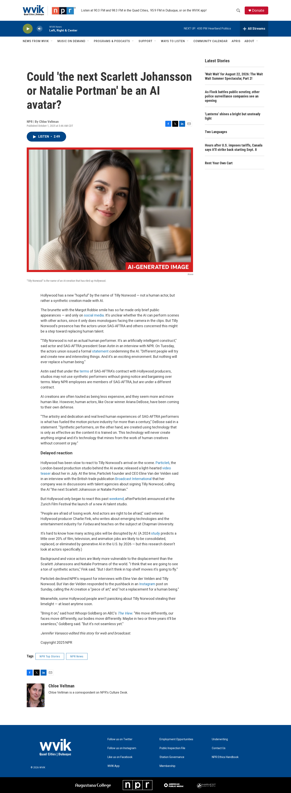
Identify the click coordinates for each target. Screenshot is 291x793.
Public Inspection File (172, 748)
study (155, 533)
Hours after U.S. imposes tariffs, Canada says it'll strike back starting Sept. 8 (233, 147)
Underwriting (220, 739)
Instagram (147, 584)
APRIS (236, 41)
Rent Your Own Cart (219, 163)
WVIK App (113, 766)
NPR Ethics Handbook (225, 757)
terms (84, 371)
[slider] (46, 28)
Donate (258, 10)
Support (145, 41)
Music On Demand (71, 41)
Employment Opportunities (176, 739)
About (249, 41)
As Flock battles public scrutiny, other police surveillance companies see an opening (232, 96)
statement (100, 351)
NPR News (76, 656)
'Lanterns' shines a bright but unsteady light (232, 116)
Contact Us (218, 748)
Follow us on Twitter (119, 739)
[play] (28, 28)
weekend (116, 499)
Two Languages (216, 132)
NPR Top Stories (50, 656)
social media (94, 315)
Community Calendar (210, 41)
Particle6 (162, 463)
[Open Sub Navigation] (51, 41)
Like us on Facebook (119, 757)
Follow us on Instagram (121, 748)
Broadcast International (133, 479)
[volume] (39, 28)
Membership (167, 766)
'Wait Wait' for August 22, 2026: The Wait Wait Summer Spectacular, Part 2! (234, 76)
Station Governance (172, 757)
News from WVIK (36, 41)
